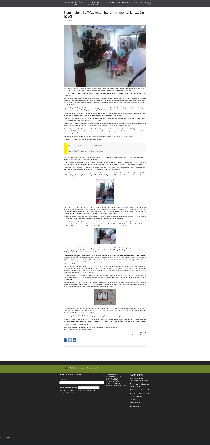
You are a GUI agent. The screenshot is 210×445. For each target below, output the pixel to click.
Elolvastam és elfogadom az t (76, 390)
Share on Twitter (70, 340)
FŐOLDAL (63, 2)
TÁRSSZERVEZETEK (113, 374)
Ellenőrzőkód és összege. (68, 387)
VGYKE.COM (9, 437)
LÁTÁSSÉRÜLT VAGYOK (78, 3)
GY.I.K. (129, 2)
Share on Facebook (65, 340)
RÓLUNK (70, 2)
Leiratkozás (71, 393)
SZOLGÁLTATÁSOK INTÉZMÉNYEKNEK (94, 3)
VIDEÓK (135, 2)
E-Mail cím (62, 379)
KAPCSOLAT (143, 2)
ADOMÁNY (122, 2)
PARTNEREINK (113, 2)
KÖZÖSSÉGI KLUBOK (113, 377)
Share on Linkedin (74, 340)
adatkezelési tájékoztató (85, 390)
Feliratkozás (63, 393)
